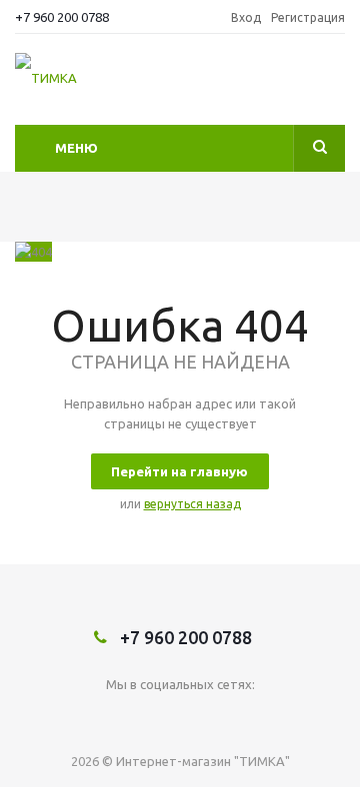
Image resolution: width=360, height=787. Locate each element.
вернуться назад (192, 503)
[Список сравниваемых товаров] (333, 85)
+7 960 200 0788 (62, 17)
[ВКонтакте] (180, 717)
